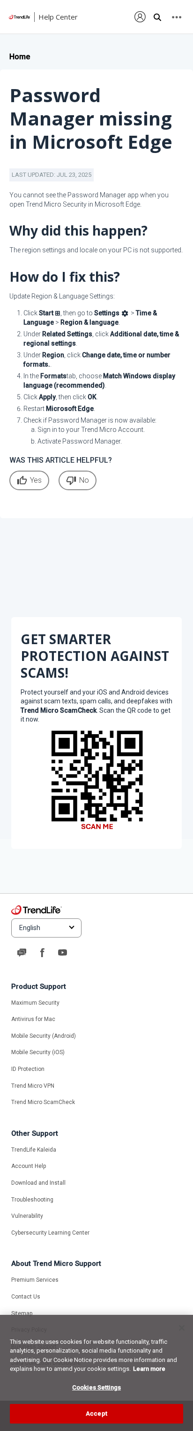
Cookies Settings (96, 1387)
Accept (96, 1413)
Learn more (149, 1368)
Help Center (58, 16)
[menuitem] (140, 17)
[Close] (181, 1328)
